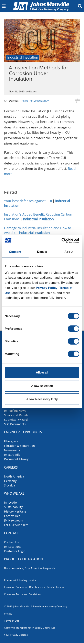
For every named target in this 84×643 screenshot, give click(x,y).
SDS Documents (15, 424)
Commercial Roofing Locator (20, 580)
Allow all (42, 372)
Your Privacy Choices (16, 634)
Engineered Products (23, 432)
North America (14, 476)
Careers (11, 467)
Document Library (16, 459)
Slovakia (9, 485)
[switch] (73, 328)
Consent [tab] (15, 251)
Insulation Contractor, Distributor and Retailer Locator (34, 587)
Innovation (11, 502)
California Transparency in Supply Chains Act (29, 627)
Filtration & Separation (19, 446)
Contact (11, 533)
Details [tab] (42, 251)
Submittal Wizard (16, 420)
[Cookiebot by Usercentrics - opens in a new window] (61, 240)
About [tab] (68, 251)
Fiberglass (11, 441)
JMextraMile (12, 455)
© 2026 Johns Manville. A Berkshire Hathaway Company (35, 606)
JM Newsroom (13, 520)
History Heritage (15, 511)
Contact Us (11, 542)
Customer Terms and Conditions (22, 594)
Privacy (8, 613)
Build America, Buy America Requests (29, 568)
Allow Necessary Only (42, 399)
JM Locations (12, 547)
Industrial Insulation (22, 57)
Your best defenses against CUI (28, 201)
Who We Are (14, 493)
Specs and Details (16, 415)
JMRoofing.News (15, 411)
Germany (10, 481)
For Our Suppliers (16, 525)
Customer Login (14, 551)
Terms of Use (11, 620)
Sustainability (13, 507)
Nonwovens (12, 450)
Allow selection (42, 385)
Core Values (12, 516)
